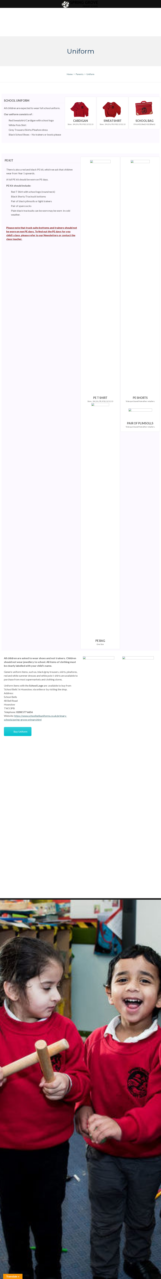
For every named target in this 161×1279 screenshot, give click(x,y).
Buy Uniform (20, 731)
